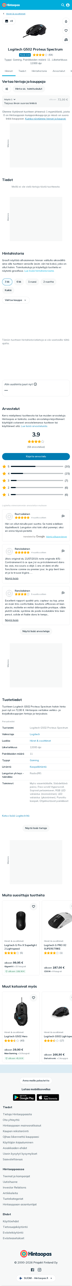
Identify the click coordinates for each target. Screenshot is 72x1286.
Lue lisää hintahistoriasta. (39, 270)
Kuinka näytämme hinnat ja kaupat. (45, 118)
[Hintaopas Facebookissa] (32, 1269)
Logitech (35, 734)
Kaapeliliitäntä (38, 766)
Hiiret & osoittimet (16, 13)
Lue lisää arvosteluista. (34, 426)
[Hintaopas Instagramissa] (39, 1269)
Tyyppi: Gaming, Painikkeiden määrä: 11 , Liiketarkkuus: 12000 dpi (36, 61)
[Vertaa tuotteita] (66, 40)
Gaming (34, 760)
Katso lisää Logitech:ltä (15, 815)
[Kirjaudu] (68, 5)
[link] (36, 525)
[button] (9, 21)
